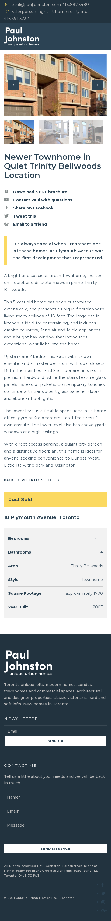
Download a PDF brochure (39, 192)
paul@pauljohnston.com (36, 4)
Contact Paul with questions (42, 200)
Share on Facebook (32, 208)
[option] (55, 85)
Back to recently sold (27, 480)
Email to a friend (29, 224)
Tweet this (24, 216)
